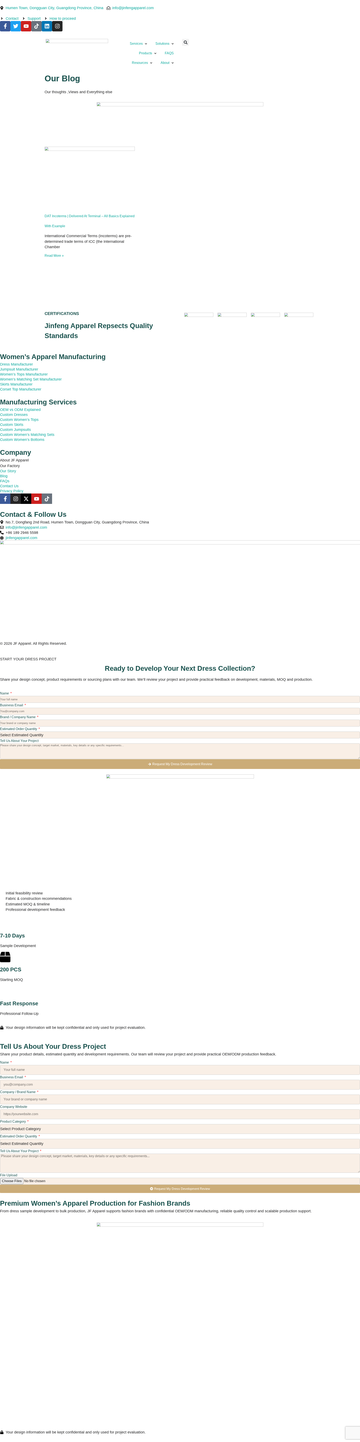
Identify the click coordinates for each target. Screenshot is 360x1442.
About (165, 62)
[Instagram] (57, 26)
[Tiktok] (36, 26)
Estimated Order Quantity (19, 729)
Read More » (54, 255)
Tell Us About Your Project (19, 741)
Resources (140, 62)
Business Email (12, 705)
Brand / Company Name (18, 717)
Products (145, 53)
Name (5, 693)
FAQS (169, 53)
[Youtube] (26, 26)
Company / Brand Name (18, 1092)
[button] (185, 42)
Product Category (13, 1121)
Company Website (13, 1106)
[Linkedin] (47, 26)
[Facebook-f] (5, 26)
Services (136, 43)
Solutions (162, 43)
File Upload (8, 1175)
